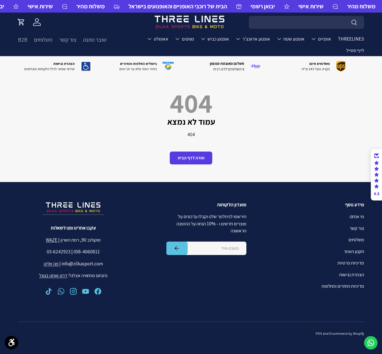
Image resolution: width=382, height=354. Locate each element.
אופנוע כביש (218, 39)
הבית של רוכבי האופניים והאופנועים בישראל (177, 6)
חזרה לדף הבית (191, 158)
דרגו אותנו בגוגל (53, 275)
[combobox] (306, 22)
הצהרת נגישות (351, 275)
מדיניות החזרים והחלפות (343, 286)
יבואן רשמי (263, 6)
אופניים (324, 39)
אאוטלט (161, 39)
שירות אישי (40, 6)
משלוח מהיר (90, 6)
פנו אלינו (51, 264)
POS (319, 333)
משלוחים (43, 39)
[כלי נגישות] (11, 342)
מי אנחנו (357, 216)
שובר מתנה (95, 39)
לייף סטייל (355, 50)
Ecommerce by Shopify (346, 333)
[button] (21, 22)
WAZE (51, 240)
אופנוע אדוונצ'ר (256, 39)
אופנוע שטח (294, 39)
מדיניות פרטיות (351, 263)
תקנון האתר (354, 251)
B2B (22, 39)
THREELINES (351, 39)
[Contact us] (371, 343)
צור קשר (67, 39)
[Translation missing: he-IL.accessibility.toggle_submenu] (313, 39)
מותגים (188, 39)
